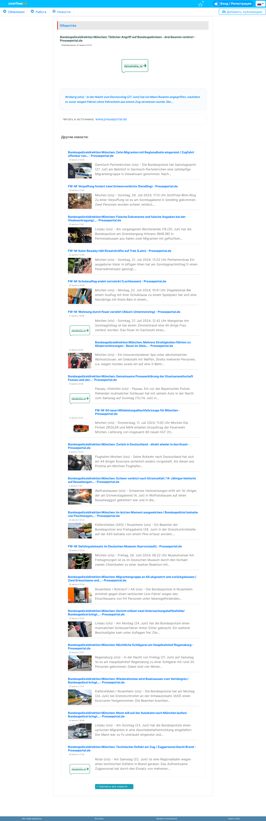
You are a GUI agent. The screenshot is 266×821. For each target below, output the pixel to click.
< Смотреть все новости (111, 786)
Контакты (99, 819)
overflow (17, 3)
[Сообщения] (160, 3)
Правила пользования (166, 819)
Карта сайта (234, 819)
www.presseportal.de (111, 119)
